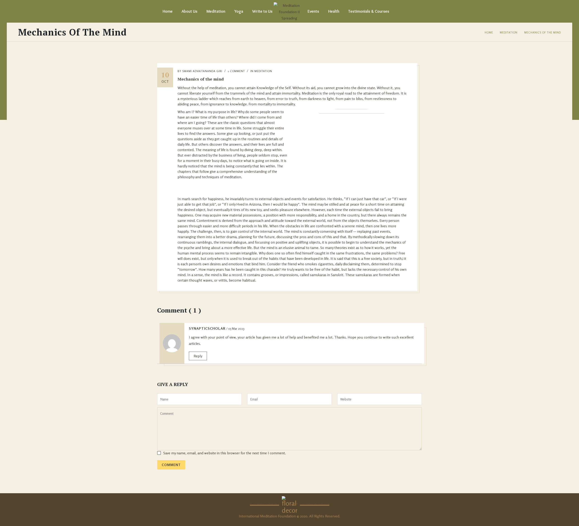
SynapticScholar (207, 328)
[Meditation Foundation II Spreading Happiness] (289, 11)
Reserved (332, 516)
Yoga (238, 11)
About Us (189, 11)
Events (313, 11)
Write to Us (262, 11)
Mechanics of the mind (542, 32)
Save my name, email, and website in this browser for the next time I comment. (224, 453)
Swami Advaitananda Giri (202, 71)
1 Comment (236, 71)
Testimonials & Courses (368, 11)
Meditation (215, 11)
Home (168, 11)
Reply (198, 356)
